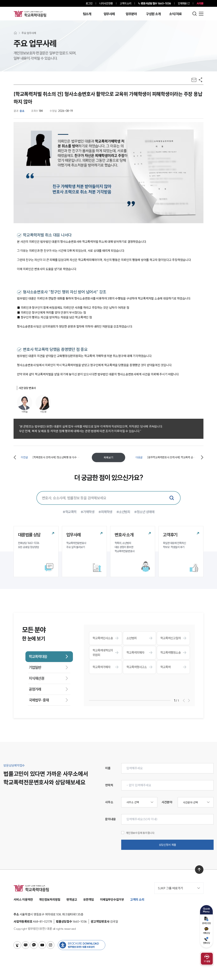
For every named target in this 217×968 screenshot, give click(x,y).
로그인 (89, 3)
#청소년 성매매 (144, 512)
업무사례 (109, 14)
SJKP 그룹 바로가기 (170, 888)
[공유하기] (200, 80)
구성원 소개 (153, 14)
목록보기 (108, 457)
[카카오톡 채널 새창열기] (34, 945)
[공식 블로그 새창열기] (25, 945)
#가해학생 (87, 512)
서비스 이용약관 (23, 900)
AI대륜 (199, 3)
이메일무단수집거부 (112, 900)
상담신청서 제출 (167, 844)
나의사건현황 (106, 3)
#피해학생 (105, 512)
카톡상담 (206, 933)
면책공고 (71, 900)
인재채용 (182, 3)
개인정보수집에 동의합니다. (140, 833)
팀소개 (87, 14)
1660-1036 (156, 3)
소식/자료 (175, 14)
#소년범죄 (123, 512)
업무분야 (131, 14)
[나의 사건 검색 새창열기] (17, 945)
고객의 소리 (125, 3)
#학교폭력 (69, 512)
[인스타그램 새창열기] (50, 945)
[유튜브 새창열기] (42, 945)
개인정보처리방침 (49, 900)
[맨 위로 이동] (199, 869)
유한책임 (88, 900)
